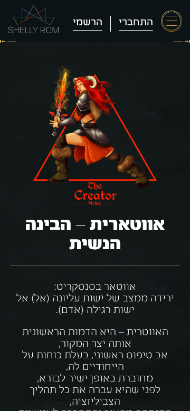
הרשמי (87, 22)
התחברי (136, 22)
